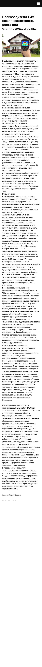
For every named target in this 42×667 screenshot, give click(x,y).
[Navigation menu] (38, 3)
